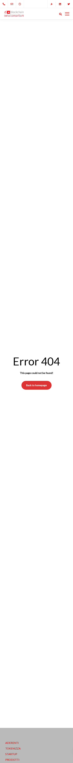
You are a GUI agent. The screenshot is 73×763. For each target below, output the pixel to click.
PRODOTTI (12, 759)
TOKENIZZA (13, 748)
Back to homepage (36, 385)
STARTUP (11, 754)
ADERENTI (12, 742)
